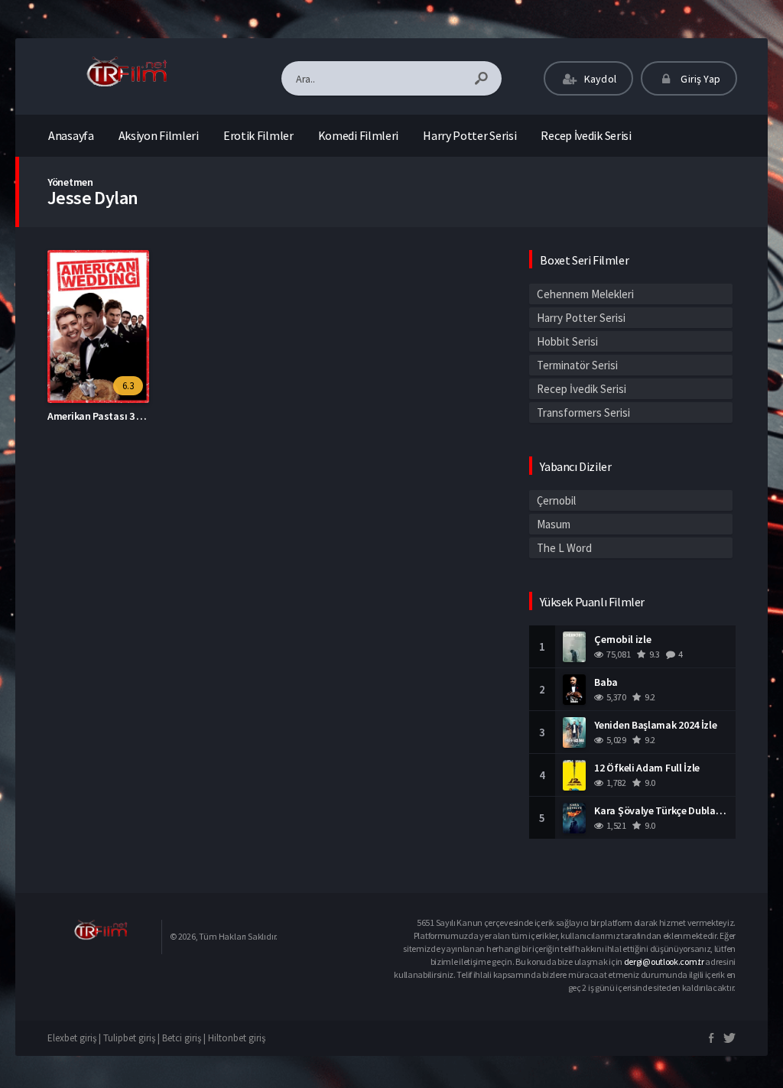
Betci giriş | (185, 1037)
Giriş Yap (699, 79)
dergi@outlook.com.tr (664, 961)
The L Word (564, 548)
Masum (553, 524)
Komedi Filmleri (358, 135)
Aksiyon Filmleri (159, 135)
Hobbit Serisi (567, 341)
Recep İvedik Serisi (586, 135)
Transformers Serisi (583, 412)
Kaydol (599, 79)
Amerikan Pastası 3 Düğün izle (115, 416)
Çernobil (556, 500)
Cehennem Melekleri (585, 294)
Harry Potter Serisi (469, 135)
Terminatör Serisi (577, 365)
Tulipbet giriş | (132, 1037)
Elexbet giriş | (75, 1037)
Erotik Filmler (258, 135)
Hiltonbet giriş (236, 1037)
